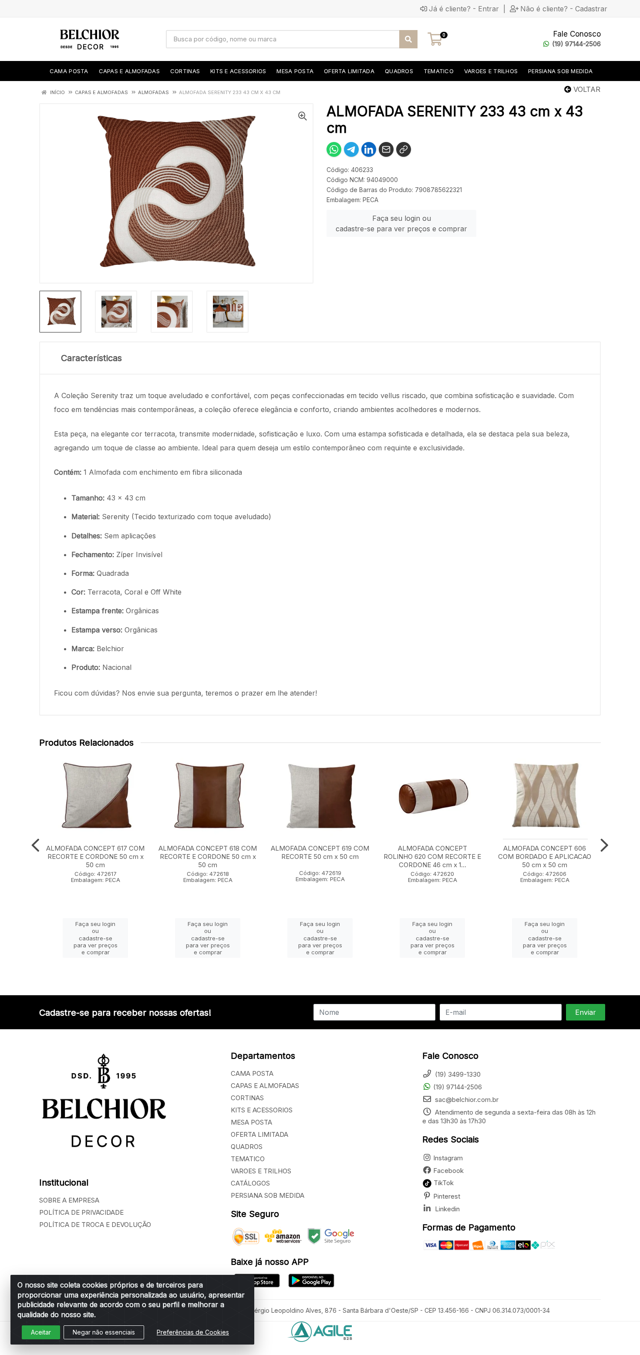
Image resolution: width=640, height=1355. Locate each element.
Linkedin (446, 1209)
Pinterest (446, 1196)
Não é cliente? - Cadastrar (563, 8)
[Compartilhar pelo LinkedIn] (368, 149)
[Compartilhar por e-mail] (386, 149)
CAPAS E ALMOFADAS (265, 1085)
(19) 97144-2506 (576, 44)
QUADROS (247, 1146)
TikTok (443, 1183)
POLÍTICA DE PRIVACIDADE (81, 1212)
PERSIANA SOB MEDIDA (267, 1195)
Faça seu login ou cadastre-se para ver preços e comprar (401, 223)
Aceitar (41, 1332)
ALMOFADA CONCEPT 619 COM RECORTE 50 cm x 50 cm (320, 852)
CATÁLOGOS (250, 1183)
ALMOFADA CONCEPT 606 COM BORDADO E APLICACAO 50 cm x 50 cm (544, 856)
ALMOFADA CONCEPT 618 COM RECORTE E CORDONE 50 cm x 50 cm (207, 856)
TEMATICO (248, 1159)
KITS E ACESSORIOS (262, 1110)
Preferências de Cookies (193, 1332)
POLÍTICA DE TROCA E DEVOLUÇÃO (95, 1224)
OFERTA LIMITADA (259, 1134)
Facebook (448, 1170)
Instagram (448, 1158)
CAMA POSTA (252, 1073)
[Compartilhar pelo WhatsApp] (334, 149)
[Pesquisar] (408, 39)
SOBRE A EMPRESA (69, 1200)
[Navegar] (35, 845)
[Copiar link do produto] (403, 149)
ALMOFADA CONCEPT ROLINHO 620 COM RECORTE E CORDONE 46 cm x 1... (432, 856)
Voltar (585, 89)
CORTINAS (247, 1098)
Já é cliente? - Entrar (464, 8)
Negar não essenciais (104, 1332)
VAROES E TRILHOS (261, 1171)
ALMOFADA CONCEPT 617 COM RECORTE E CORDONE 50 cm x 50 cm (95, 856)
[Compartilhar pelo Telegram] (351, 149)
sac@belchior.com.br (466, 1099)
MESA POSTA (251, 1122)
